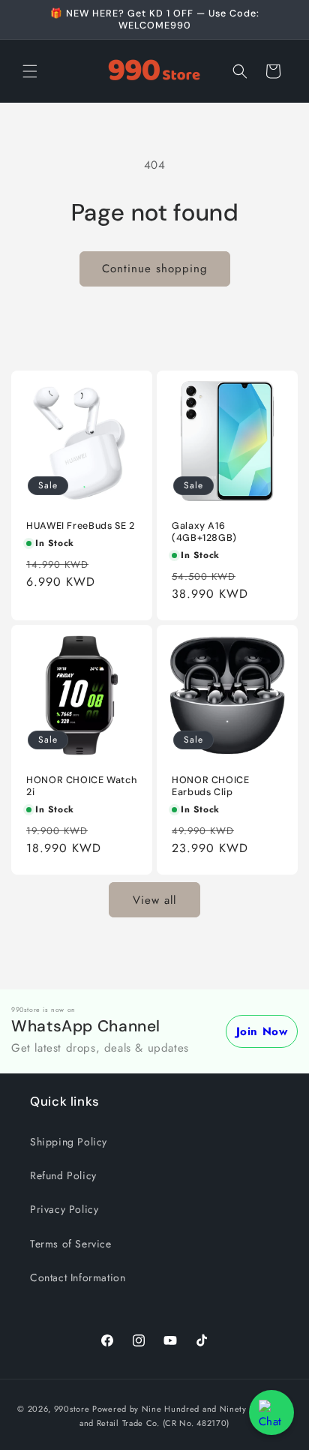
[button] (30, 71)
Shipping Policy (68, 1141)
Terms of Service (71, 1243)
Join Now (262, 1031)
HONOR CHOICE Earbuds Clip (211, 786)
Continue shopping (155, 268)
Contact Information (77, 1277)
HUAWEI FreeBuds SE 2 (80, 526)
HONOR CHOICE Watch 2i (81, 786)
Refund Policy (63, 1175)
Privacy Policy (64, 1209)
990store (72, 1409)
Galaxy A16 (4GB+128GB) (204, 532)
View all (154, 900)
